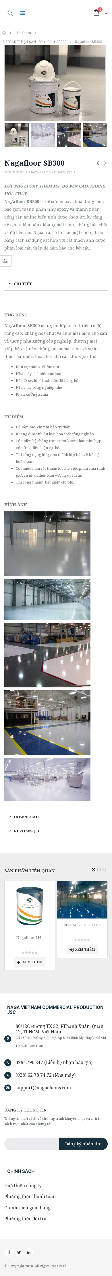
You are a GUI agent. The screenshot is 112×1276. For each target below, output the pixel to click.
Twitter (19, 1252)
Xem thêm (33, 949)
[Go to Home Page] (4, 32)
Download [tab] (26, 816)
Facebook (9, 1252)
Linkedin (28, 1252)
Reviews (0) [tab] (26, 831)
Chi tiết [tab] (23, 283)
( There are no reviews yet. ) (50, 172)
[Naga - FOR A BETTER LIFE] (60, 13)
